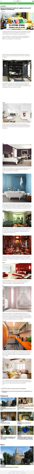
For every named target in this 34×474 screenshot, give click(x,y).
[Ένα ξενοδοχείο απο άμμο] (8, 416)
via (2, 384)
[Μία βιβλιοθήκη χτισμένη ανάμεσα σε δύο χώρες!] (8, 402)
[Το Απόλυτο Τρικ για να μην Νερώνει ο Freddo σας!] (25, 416)
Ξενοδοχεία (2, 421)
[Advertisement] (17, 46)
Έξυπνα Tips (19, 421)
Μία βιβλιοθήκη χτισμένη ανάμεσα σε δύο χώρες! (8, 409)
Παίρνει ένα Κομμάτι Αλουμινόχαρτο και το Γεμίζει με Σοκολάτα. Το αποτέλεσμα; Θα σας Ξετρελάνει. (8, 438)
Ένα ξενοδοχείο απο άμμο (5, 422)
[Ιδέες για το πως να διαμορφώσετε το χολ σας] (25, 402)
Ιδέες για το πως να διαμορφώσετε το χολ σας (25, 409)
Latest (17, 3)
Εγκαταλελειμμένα (3, 407)
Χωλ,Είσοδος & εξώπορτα (21, 407)
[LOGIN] (33, 1)
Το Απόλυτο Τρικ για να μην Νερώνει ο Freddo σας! (24, 423)
